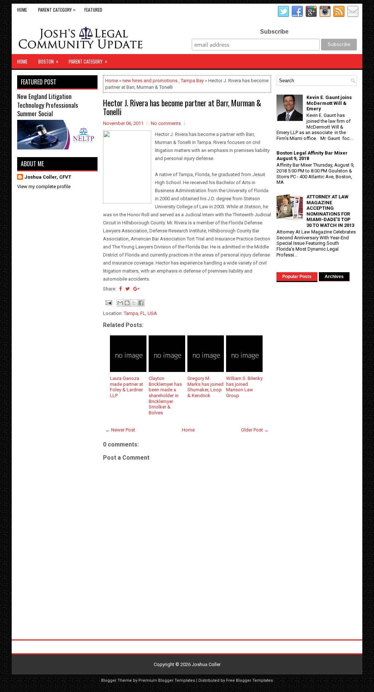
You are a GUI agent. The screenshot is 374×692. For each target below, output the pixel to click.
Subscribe (274, 31)
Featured (93, 10)
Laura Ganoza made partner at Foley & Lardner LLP (126, 387)
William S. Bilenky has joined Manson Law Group (244, 387)
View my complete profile (43, 186)
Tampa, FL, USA (140, 313)
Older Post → (255, 430)
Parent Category (56, 9)
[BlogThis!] (127, 303)
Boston (48, 61)
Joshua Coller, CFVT (47, 177)
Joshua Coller (206, 664)
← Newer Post (120, 430)
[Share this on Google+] (136, 289)
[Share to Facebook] (141, 303)
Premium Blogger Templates (166, 680)
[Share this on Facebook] (120, 289)
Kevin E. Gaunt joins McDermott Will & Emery (329, 103)
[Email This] (120, 303)
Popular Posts (297, 276)
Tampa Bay (192, 80)
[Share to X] (134, 303)
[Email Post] (108, 302)
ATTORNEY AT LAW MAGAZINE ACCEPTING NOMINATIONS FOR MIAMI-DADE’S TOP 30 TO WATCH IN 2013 (330, 211)
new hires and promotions (150, 80)
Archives (334, 276)
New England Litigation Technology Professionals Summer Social (47, 105)
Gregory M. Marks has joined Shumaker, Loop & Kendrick (205, 387)
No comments (166, 123)
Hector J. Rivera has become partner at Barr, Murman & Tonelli (182, 107)
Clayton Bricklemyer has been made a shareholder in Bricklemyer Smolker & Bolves (165, 395)
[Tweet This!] (127, 289)
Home (22, 10)
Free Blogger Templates (249, 680)
